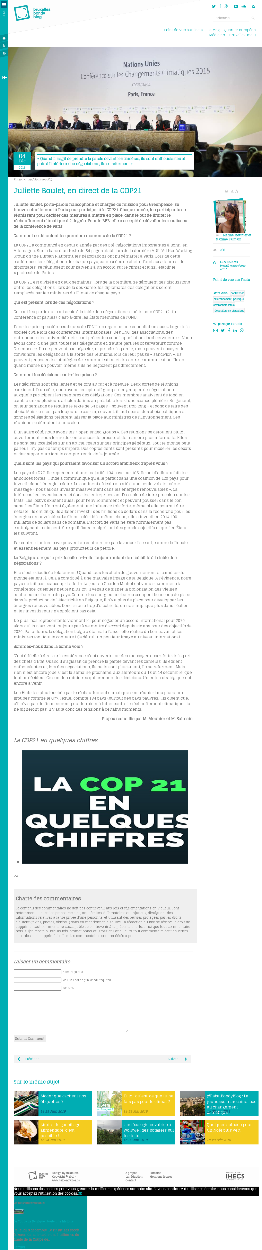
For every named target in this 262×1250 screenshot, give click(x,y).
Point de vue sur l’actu (183, 30)
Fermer (19, 1247)
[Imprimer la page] (227, 191)
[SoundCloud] (244, 6)
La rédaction (133, 1176)
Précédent (32, 1059)
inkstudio (72, 1173)
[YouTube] (236, 6)
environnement (223, 299)
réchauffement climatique (229, 310)
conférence (237, 293)
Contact (130, 1180)
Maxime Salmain (228, 239)
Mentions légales (161, 1176)
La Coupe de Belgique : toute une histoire (43, 1221)
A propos (131, 1173)
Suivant (174, 1059)
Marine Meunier (235, 235)
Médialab (217, 35)
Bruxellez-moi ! (242, 35)
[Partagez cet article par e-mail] (216, 330)
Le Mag (214, 30)
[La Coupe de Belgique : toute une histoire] (19, 1213)
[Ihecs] (235, 1179)
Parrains (155, 1173)
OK (80, 1193)
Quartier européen (240, 30)
